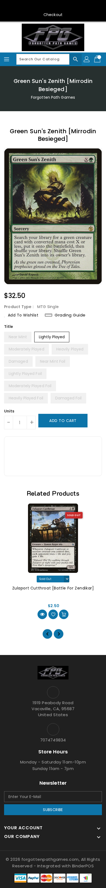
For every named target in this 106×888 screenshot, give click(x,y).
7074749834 (53, 740)
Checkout (53, 14)
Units (9, 411)
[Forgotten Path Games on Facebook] (27, 6)
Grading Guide (70, 315)
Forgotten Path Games (53, 97)
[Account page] (87, 59)
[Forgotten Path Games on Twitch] (68, 6)
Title (8, 326)
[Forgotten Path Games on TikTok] (79, 6)
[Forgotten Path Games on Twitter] (37, 6)
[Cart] (97, 59)
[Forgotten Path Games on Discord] (58, 6)
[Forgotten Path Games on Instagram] (48, 6)
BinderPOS (83, 866)
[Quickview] (42, 614)
